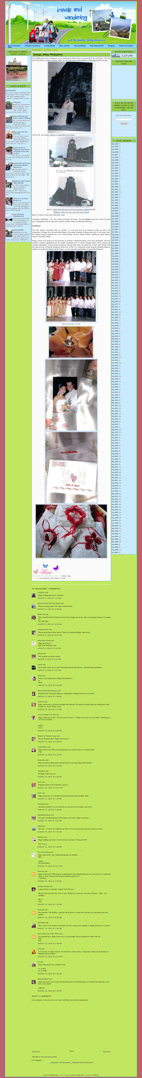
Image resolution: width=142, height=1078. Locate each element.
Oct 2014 (115, 384)
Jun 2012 (115, 459)
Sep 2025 (115, 149)
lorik (39, 949)
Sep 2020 (115, 208)
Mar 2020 (115, 221)
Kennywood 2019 (17, 230)
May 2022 (115, 187)
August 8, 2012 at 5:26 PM (49, 648)
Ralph (40, 826)
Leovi (39, 782)
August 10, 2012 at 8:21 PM (50, 766)
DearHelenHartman (44, 815)
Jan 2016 (115, 344)
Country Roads (50, 45)
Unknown (41, 871)
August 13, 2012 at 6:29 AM (50, 974)
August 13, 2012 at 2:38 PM (50, 991)
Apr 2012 (115, 464)
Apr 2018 (115, 272)
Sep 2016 (115, 323)
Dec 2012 (115, 443)
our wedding (44, 578)
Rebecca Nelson (43, 979)
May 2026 (115, 144)
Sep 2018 (115, 259)
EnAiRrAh (95, 1075)
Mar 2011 (115, 499)
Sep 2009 (115, 547)
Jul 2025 (115, 155)
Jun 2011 (115, 491)
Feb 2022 (115, 195)
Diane (40, 793)
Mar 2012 (115, 467)
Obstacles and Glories (32, 45)
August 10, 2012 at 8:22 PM (50, 777)
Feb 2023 (115, 176)
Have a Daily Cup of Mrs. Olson (48, 934)
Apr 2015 (115, 368)
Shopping (111, 45)
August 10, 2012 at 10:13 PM (50, 788)
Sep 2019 (115, 235)
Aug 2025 (115, 152)
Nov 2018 (115, 253)
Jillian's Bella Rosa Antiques (47, 691)
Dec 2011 (115, 475)
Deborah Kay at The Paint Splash (49, 603)
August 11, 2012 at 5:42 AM (50, 821)
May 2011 (115, 494)
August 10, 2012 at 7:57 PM (50, 709)
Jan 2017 (115, 312)
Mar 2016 (115, 339)
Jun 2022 (115, 184)
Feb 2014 (115, 405)
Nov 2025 (115, 146)
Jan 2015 (115, 376)
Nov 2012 (115, 445)
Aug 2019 (115, 237)
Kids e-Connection (14, 45)
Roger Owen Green (44, 640)
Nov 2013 (115, 414)
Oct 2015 (115, 352)
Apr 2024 (115, 168)
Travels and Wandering (50, 1075)
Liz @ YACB (42, 971)
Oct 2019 (115, 232)
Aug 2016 (115, 325)
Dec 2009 (115, 539)
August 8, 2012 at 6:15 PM (49, 659)
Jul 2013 (115, 424)
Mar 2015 (115, 371)
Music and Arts (64, 45)
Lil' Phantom (16, 102)
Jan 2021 (115, 203)
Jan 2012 (115, 472)
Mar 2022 (115, 192)
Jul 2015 (115, 360)
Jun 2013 (115, 427)
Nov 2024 (115, 165)
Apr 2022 (115, 189)
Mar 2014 (115, 403)
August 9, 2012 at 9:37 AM (49, 670)
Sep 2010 (115, 515)
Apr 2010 (115, 528)
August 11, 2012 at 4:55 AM (50, 810)
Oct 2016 (115, 320)
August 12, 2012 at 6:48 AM (50, 917)
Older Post (106, 1052)
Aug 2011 (115, 486)
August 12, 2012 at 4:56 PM (50, 943)
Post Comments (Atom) (49, 1057)
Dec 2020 (115, 205)
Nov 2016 (115, 317)
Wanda (40, 653)
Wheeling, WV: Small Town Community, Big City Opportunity (21, 165)
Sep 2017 (115, 291)
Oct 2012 (115, 448)
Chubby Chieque (43, 886)
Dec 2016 (115, 315)
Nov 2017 (115, 285)
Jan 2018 (115, 280)
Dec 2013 (115, 411)
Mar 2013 (115, 435)
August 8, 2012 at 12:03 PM (50, 635)
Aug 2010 (115, 518)
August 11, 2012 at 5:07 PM (50, 881)
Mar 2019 (115, 243)
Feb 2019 (115, 245)
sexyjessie (41, 592)
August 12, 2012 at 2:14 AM (50, 904)
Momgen (41, 837)
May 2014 (115, 397)
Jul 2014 (115, 392)
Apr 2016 (115, 336)
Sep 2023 (115, 173)
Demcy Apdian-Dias (77, 1075)
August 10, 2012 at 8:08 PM (50, 731)
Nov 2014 (115, 381)
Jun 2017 (115, 299)
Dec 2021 (115, 197)
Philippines (55, 578)
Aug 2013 (115, 422)
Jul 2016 (115, 328)
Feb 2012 (115, 470)
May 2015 (115, 365)
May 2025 (115, 160)
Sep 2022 (115, 179)
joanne (40, 664)
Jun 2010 (115, 523)
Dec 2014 (115, 379)
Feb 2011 (115, 502)
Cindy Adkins (42, 747)
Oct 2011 (115, 480)
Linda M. (41, 702)
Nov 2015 (115, 349)
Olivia (40, 675)
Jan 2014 (115, 408)
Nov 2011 (115, 478)
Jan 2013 (115, 440)
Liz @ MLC (42, 969)
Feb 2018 (115, 277)
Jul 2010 (115, 520)
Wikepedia (44, 219)
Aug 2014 (115, 389)
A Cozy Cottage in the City (47, 715)
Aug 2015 (115, 357)
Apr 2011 (115, 496)
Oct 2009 (115, 544)
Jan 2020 (115, 227)
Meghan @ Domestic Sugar (47, 736)
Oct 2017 (115, 288)
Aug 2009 (115, 550)
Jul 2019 (115, 240)
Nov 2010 (115, 510)
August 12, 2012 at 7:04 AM (50, 928)
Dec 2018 (115, 251)
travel (63, 578)
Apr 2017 (115, 304)
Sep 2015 (115, 355)
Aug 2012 (115, 454)
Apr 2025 (115, 163)
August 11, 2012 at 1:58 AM (50, 799)
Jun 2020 (115, 213)
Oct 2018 (115, 256)
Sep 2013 (115, 419)
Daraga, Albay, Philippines (48, 54)
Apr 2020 (115, 219)
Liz (39, 962)
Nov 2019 (115, 229)
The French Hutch (44, 852)
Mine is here (42, 844)
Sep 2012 (115, 451)
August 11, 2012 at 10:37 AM (50, 866)
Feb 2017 (115, 309)
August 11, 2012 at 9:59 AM (50, 847)
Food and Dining (80, 45)
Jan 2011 (115, 504)
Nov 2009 (115, 542)
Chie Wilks (41, 923)
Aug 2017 (115, 293)
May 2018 (115, 269)
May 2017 (115, 301)
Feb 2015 (115, 373)
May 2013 (115, 429)
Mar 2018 (115, 275)
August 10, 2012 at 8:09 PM (50, 742)
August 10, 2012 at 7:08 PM (50, 696)
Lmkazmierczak (43, 629)
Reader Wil (41, 614)
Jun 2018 (115, 267)
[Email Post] (68, 576)
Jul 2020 (115, 211)
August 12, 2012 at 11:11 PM (50, 957)
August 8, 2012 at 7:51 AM (49, 598)
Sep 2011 (115, 483)
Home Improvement (97, 45)
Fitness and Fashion (126, 45)
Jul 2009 (115, 552)
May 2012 (115, 462)
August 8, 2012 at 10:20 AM (50, 624)
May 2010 (115, 526)
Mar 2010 (115, 531)
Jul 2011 (114, 488)
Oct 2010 (115, 512)
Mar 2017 (115, 307)
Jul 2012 (115, 456)
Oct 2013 (115, 416)
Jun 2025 (115, 157)
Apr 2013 (115, 432)
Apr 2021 (115, 200)
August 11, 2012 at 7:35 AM (50, 832)
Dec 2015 (115, 347)
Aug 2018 (115, 261)
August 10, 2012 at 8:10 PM (50, 755)
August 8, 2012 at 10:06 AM (50, 609)
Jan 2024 (115, 171)
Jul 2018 (115, 264)
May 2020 (115, 216)
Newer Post (36, 1052)
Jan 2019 (115, 248)
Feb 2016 (115, 341)
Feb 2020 (115, 224)
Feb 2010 (115, 534)
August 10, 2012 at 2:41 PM (50, 685)
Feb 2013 (115, 437)
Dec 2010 (115, 507)
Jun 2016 (115, 331)
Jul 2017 (115, 296)
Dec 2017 (115, 283)
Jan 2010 (115, 536)
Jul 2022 (115, 181)
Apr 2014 (115, 400)
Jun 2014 (115, 395)
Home (72, 1051)
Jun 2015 (115, 363)
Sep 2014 (115, 387)
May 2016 (115, 333)
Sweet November (10, 90)
